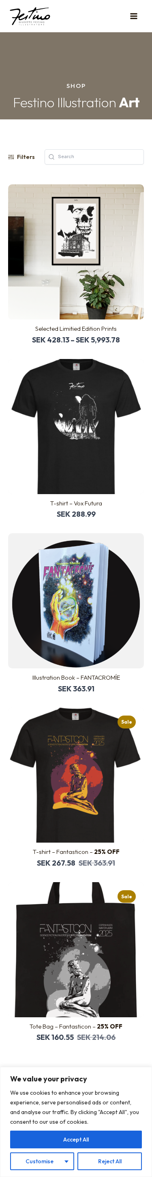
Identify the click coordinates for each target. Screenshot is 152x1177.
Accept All (76, 1139)
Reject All (110, 1161)
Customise (40, 1161)
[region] (76, 1122)
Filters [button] (26, 157)
